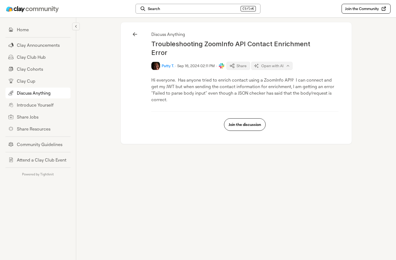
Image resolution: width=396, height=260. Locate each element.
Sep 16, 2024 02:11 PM (196, 65)
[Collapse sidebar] (76, 26)
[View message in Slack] (221, 66)
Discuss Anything (168, 34)
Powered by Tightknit (38, 174)
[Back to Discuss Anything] (135, 34)
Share (242, 65)
